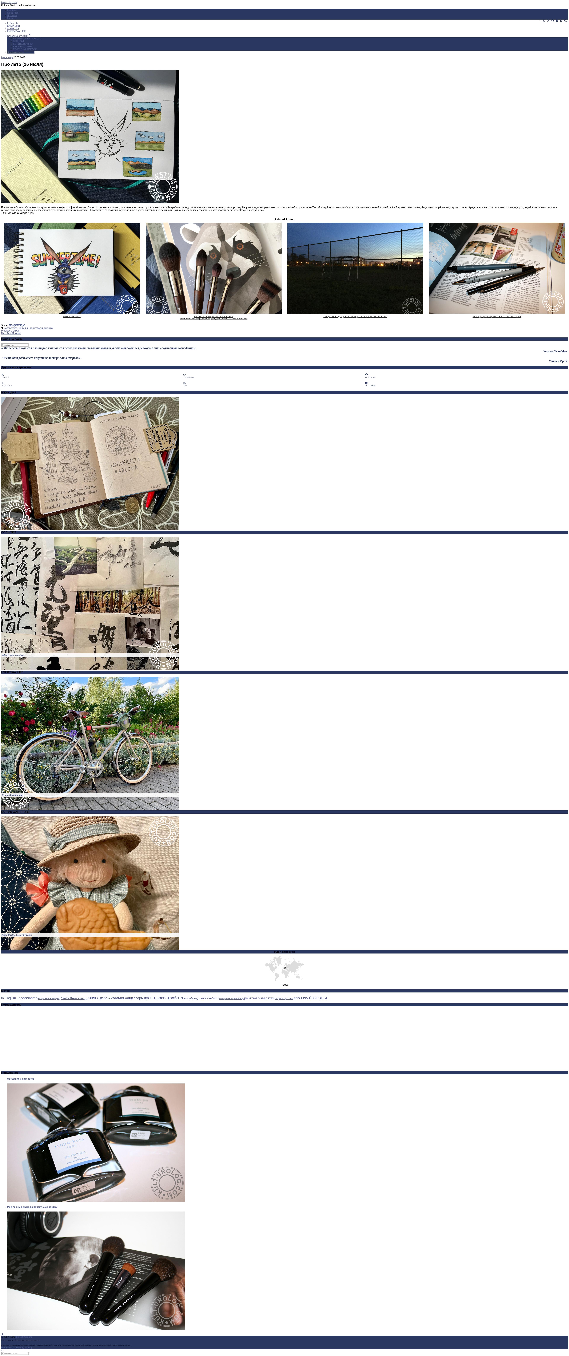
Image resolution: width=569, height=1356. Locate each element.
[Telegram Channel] (557, 21)
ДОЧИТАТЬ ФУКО (23, 44)
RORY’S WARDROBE (25, 49)
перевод (239, 998)
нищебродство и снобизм (201, 998)
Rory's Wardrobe (46, 998)
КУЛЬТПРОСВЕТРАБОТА (27, 38)
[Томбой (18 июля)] (72, 268)
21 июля (10, 330)
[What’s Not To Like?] (90, 669)
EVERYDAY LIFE (16, 31)
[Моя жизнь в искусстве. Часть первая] (214, 268)
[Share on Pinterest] (14, 325)
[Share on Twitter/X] (12, 325)
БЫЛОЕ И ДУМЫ (22, 46)
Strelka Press (69, 998)
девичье (91, 998)
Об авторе (13, 13)
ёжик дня (23, 328)
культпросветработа (163, 998)
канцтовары (36, 328)
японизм (48, 328)
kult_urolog (7, 57)
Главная (11, 10)
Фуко (81, 998)
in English (8, 998)
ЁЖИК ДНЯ (13, 26)
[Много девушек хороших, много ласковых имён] (497, 268)
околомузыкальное (226, 999)
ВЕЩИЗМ (18, 41)
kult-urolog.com (9, 2)
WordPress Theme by (16, 1347)
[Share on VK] (17, 325)
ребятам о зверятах (259, 998)
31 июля (11, 333)
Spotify (57, 999)
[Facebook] (552, 21)
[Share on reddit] (21, 325)
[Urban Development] (90, 809)
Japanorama (10, 328)
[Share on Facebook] (10, 325)
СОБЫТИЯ (13, 28)
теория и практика (284, 998)
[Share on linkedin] (19, 325)
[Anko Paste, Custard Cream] (90, 949)
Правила (12, 15)
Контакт (11, 18)
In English (12, 23)
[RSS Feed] (561, 21)
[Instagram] (548, 21)
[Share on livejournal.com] (23, 325)
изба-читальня (112, 998)
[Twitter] (544, 21)
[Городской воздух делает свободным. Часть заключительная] (355, 268)
